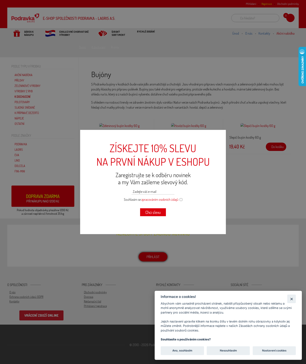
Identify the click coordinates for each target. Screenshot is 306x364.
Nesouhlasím (228, 350)
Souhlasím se (151, 199)
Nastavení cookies (274, 350)
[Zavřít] (291, 299)
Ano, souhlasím (182, 350)
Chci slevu (153, 212)
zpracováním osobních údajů (159, 199)
